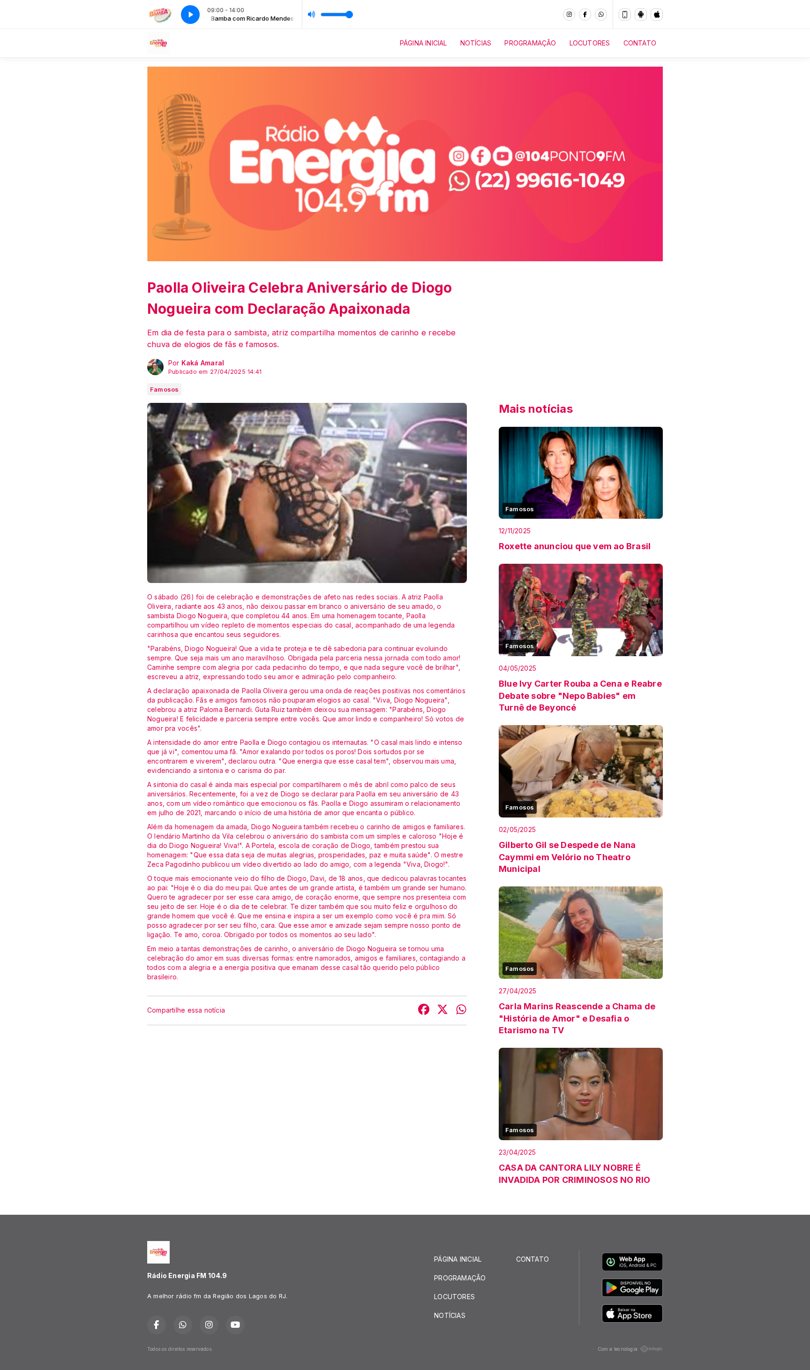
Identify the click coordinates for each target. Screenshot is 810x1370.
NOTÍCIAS (476, 43)
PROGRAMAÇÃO (530, 43)
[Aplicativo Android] (641, 14)
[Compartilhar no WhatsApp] (461, 1010)
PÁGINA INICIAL (423, 43)
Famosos (164, 389)
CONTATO (639, 43)
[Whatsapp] (601, 14)
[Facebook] (585, 14)
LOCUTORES (590, 43)
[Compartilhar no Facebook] (423, 1010)
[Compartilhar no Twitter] (442, 1010)
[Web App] (625, 14)
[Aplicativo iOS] (657, 14)
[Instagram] (569, 14)
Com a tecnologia (618, 1349)
